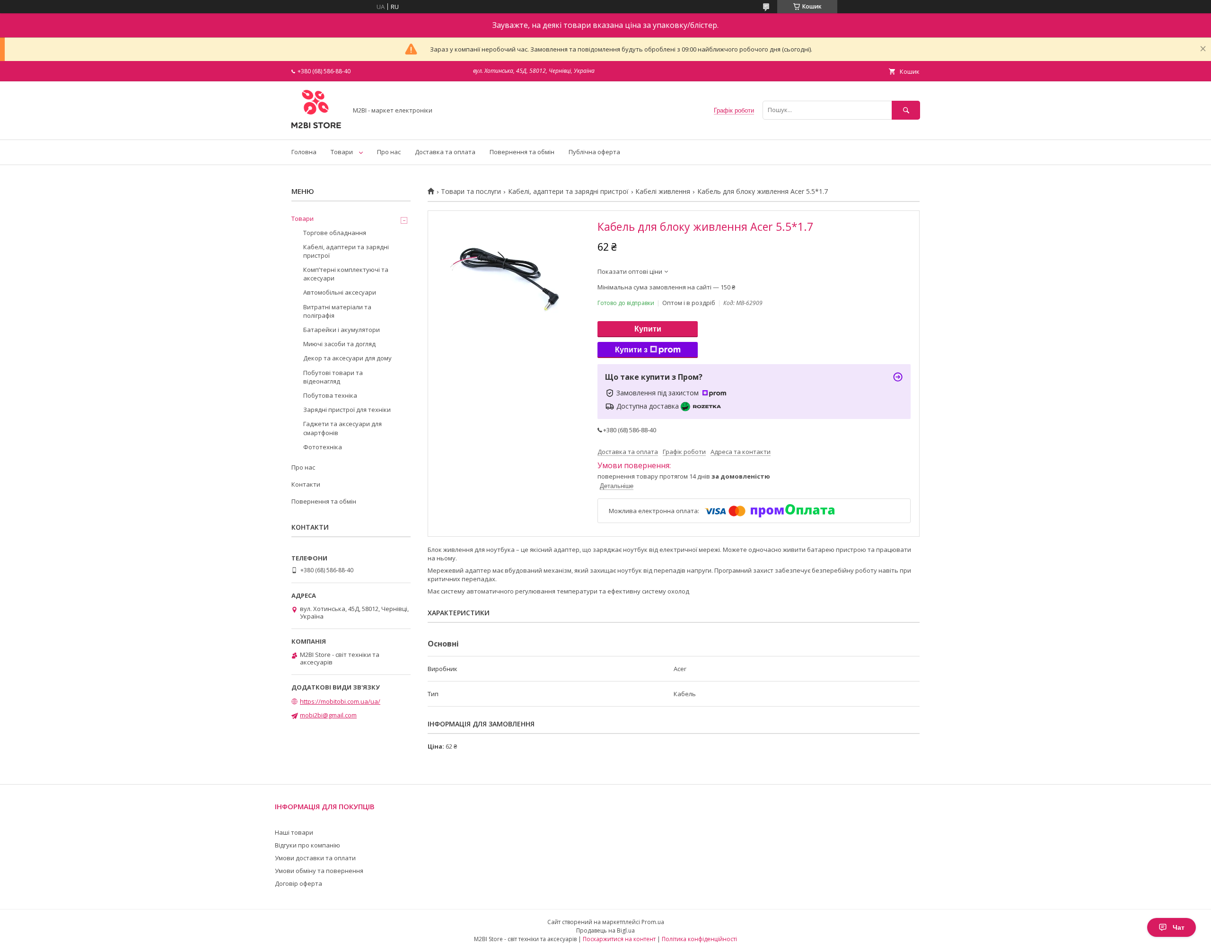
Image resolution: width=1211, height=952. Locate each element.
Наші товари (294, 832)
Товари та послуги (471, 191)
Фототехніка (322, 447)
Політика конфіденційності (699, 939)
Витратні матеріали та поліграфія (337, 311)
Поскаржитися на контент (619, 939)
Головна (303, 152)
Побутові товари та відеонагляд (333, 376)
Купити (647, 329)
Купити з (631, 350)
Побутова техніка (330, 395)
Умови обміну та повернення (319, 870)
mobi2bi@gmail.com (328, 715)
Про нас (389, 152)
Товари (342, 152)
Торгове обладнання (334, 232)
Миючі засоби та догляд (339, 344)
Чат (1179, 927)
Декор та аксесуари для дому (347, 358)
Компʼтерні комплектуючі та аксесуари (345, 273)
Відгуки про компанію (307, 845)
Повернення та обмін (522, 152)
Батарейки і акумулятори (341, 329)
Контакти (305, 484)
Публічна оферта (594, 152)
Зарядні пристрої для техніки (347, 409)
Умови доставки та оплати (315, 858)
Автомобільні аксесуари (339, 292)
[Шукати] (906, 110)
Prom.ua (652, 922)
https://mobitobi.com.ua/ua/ (340, 701)
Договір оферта (298, 883)
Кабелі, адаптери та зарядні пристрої (568, 191)
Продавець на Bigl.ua (605, 930)
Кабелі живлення (662, 191)
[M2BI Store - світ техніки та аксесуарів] (316, 127)
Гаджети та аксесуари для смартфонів (342, 428)
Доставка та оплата (445, 152)
